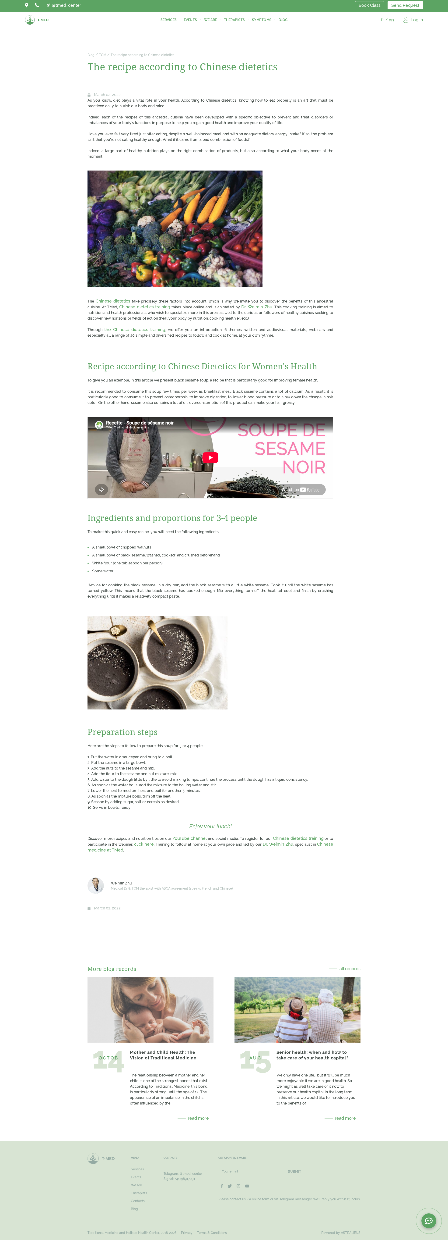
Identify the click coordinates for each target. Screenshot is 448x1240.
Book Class (370, 5)
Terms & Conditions (212, 1233)
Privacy (186, 1233)
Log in (417, 19)
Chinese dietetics (113, 301)
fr (382, 19)
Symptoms (262, 20)
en (391, 19)
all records (350, 968)
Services (169, 20)
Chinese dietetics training (144, 306)
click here (144, 844)
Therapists (234, 20)
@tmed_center (191, 1174)
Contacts (138, 1201)
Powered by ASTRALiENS (340, 1233)
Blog (283, 20)
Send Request (405, 5)
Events (190, 20)
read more (198, 1118)
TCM (102, 55)
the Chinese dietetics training (134, 329)
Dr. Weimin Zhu (256, 306)
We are (210, 20)
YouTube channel (189, 838)
